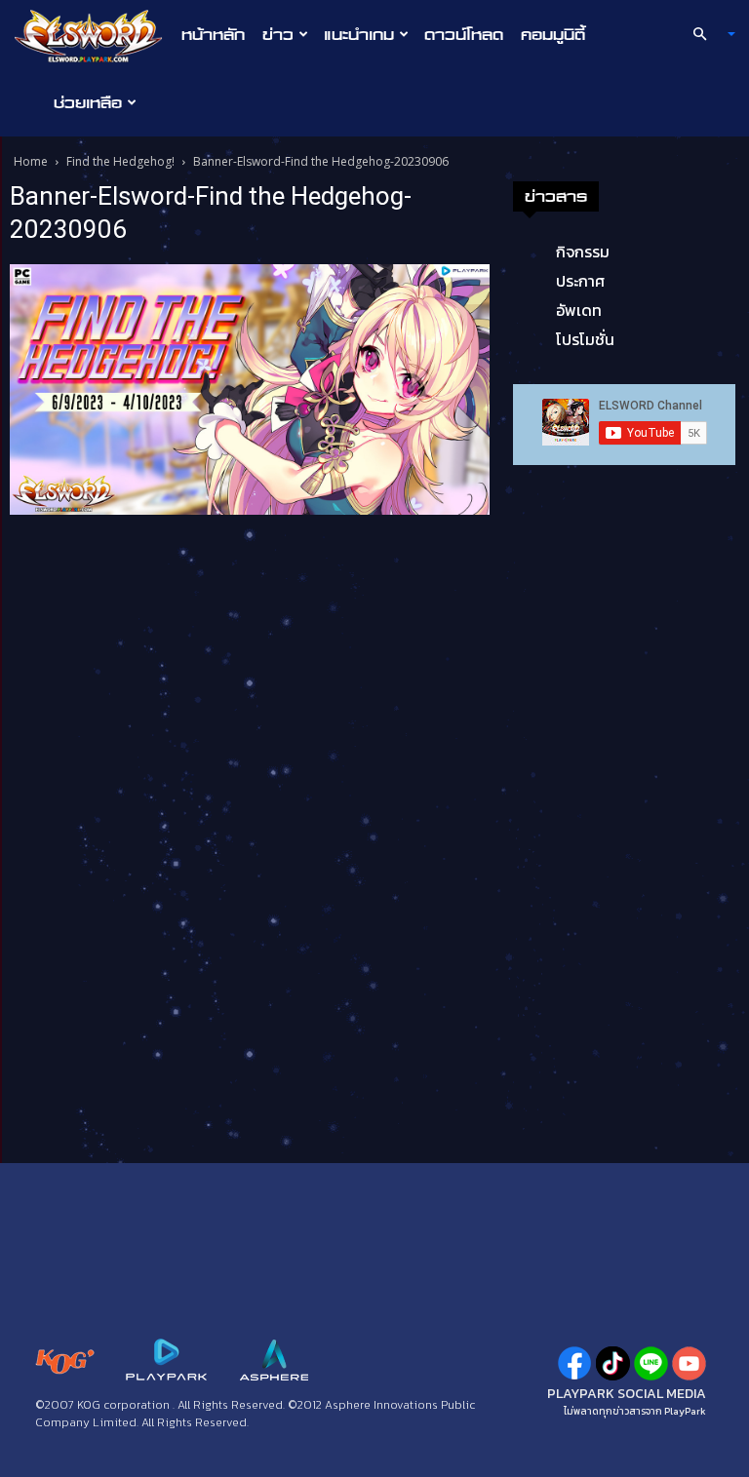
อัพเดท (579, 310)
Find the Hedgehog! (120, 161)
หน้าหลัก (213, 34)
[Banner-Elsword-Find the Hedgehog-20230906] (250, 388)
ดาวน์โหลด (463, 34)
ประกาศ (580, 280)
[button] (706, 34)
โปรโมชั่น (585, 339)
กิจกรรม (583, 251)
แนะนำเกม (359, 34)
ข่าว (278, 34)
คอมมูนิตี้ (553, 34)
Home (31, 161)
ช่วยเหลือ (88, 102)
